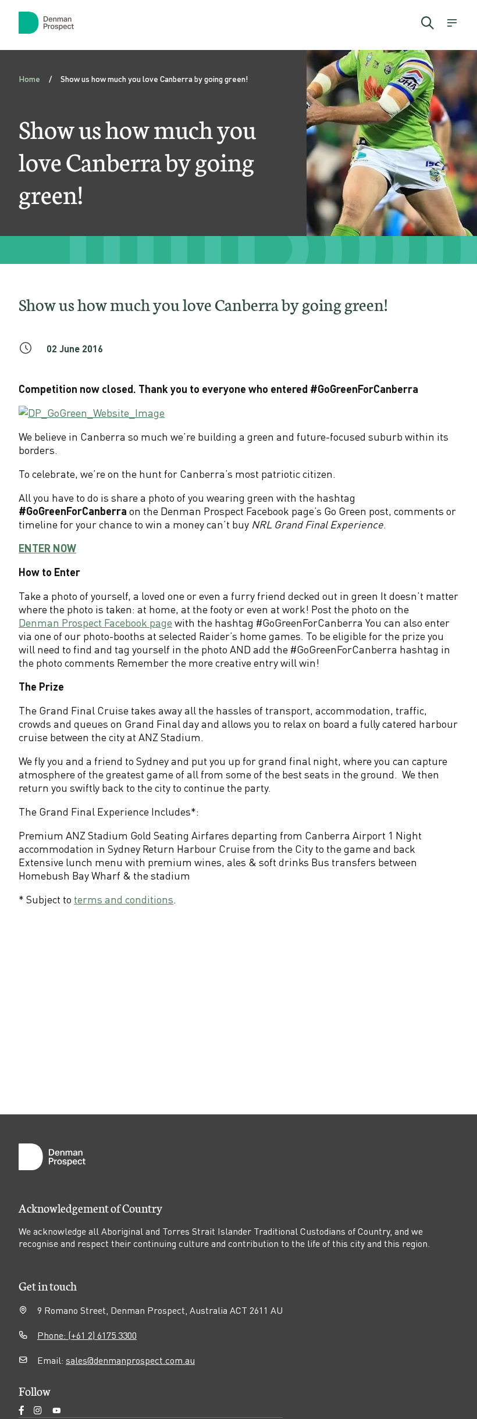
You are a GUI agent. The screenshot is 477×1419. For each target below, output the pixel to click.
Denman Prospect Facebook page (95, 622)
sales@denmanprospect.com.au (130, 1360)
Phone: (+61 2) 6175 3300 (87, 1335)
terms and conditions (123, 899)
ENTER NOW (47, 548)
